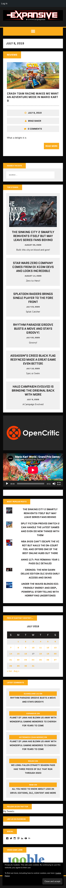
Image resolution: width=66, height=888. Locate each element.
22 (18, 659)
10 (33, 647)
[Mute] (54, 483)
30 (25, 666)
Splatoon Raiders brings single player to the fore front (33, 298)
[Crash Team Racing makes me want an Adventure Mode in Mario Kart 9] (33, 86)
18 (40, 653)
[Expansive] (33, 15)
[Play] (7, 483)
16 (25, 653)
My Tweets (8, 811)
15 (18, 653)
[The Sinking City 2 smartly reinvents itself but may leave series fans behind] (33, 224)
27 (55, 659)
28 (11, 666)
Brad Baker (34, 120)
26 (48, 659)
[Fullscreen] (58, 483)
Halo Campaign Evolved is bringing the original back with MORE (33, 390)
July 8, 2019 (35, 112)
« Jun (9, 670)
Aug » (16, 670)
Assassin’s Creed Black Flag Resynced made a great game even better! (33, 359)
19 (48, 653)
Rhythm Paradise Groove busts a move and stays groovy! (33, 329)
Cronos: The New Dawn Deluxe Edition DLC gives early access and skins (40, 573)
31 (33, 666)
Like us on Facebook (16, 819)
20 (55, 653)
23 (25, 659)
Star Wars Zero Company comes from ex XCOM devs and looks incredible (33, 267)
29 (18, 666)
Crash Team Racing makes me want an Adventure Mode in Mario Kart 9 (32, 97)
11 (40, 647)
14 (11, 653)
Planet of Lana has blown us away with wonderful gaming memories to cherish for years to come (33, 721)
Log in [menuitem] (4, 3)
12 (48, 647)
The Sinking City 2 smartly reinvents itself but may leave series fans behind (33, 236)
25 (40, 659)
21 (11, 659)
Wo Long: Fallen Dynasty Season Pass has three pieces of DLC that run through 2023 (33, 769)
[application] (33, 470)
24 (33, 659)
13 (55, 647)
